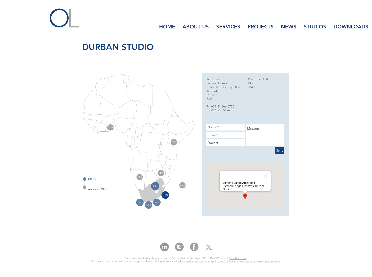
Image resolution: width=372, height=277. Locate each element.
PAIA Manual (202, 261)
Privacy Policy (186, 261)
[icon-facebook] (194, 247)
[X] (209, 247)
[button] (165, 195)
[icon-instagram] (179, 247)
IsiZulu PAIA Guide (245, 261)
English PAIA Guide (222, 261)
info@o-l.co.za (238, 258)
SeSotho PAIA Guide (269, 261)
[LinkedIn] (164, 247)
